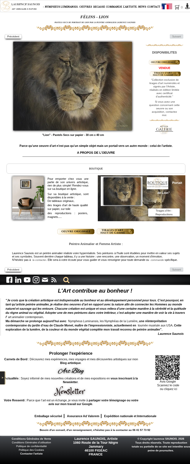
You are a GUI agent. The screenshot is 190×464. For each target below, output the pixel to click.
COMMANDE (114, 6)
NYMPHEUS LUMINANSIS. (61, 6)
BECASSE (99, 6)
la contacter (39, 259)
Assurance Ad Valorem (83, 416)
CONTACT (153, 6)
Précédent (13, 36)
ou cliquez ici (168, 389)
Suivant (176, 36)
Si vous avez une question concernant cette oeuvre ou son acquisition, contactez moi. (164, 108)
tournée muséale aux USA (155, 325)
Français (177, 7)
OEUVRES (86, 6)
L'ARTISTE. (130, 6)
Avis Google (168, 381)
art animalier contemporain (25, 317)
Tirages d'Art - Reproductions (164, 212)
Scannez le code (168, 385)
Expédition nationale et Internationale (130, 416)
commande (157, 259)
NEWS (142, 6)
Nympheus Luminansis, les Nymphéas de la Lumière (102, 321)
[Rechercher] (65, 280)
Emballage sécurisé (48, 416)
